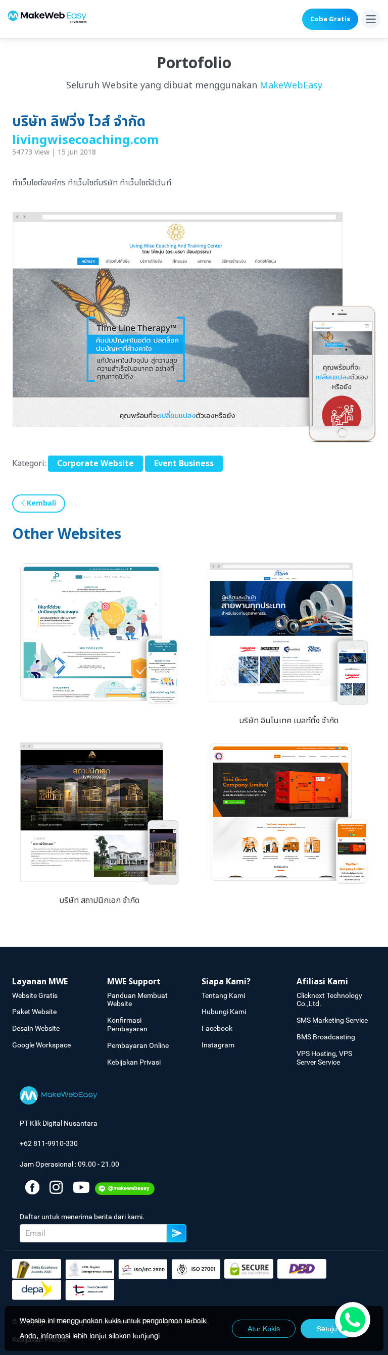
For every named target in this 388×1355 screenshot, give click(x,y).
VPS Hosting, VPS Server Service (324, 1057)
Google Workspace (41, 1045)
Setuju (327, 1328)
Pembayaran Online (138, 1045)
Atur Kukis (264, 1328)
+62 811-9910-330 (49, 1143)
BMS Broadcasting (326, 1037)
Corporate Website (95, 464)
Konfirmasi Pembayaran (127, 1024)
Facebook (217, 1028)
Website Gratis (35, 995)
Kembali (40, 503)
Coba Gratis (330, 19)
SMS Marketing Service (332, 1020)
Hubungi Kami (224, 1012)
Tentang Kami (223, 995)
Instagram (218, 1045)
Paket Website (34, 1012)
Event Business (184, 464)
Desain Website (36, 1028)
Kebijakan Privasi (134, 1062)
